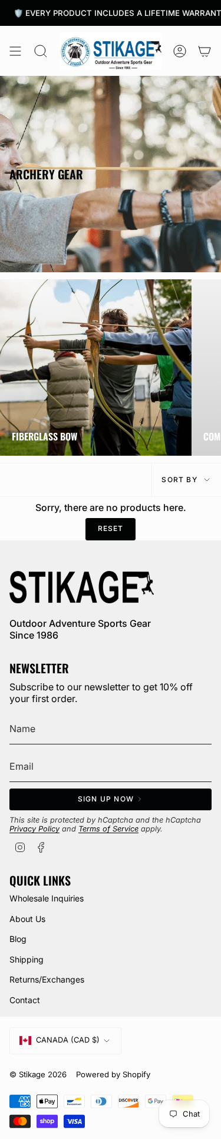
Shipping (26, 959)
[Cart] (204, 50)
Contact (24, 1000)
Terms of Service (108, 828)
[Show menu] (15, 50)
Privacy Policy (34, 828)
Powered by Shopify (113, 1074)
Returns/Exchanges (46, 979)
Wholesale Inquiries (46, 898)
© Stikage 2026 (38, 1074)
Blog (18, 939)
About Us (27, 919)
